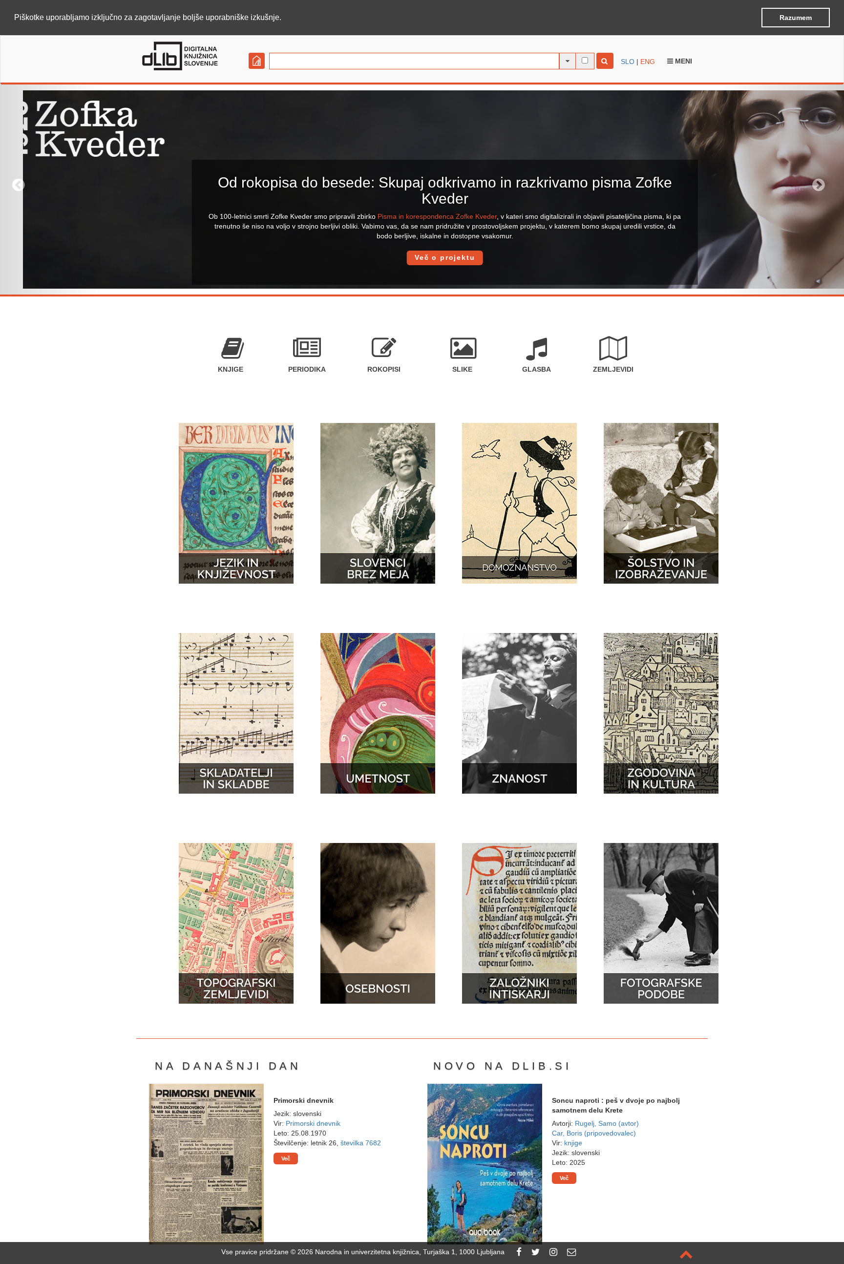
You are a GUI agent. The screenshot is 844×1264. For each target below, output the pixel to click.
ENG (647, 61)
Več (285, 1158)
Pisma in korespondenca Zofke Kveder (414, 216)
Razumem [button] (796, 17)
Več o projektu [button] (422, 257)
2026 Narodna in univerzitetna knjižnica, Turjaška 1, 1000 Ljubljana (401, 1252)
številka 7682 (360, 1143)
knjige (573, 1143)
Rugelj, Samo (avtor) (607, 1123)
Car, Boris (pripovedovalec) (594, 1133)
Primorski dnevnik (313, 1123)
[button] (284, 18)
